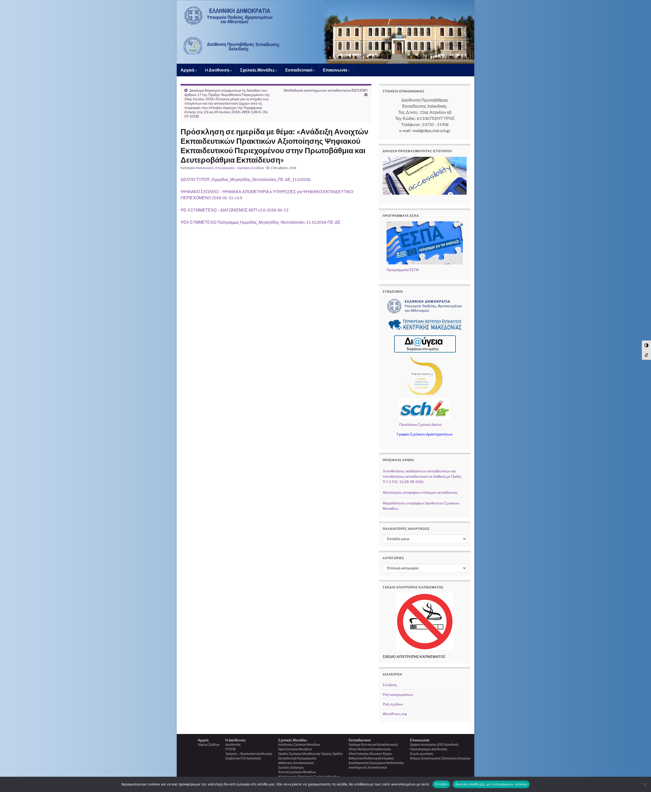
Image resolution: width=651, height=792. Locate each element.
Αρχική (188, 69)
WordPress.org (395, 714)
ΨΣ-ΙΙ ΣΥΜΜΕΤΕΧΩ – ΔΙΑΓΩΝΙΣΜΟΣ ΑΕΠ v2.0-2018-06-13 (234, 209)
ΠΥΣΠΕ (230, 749)
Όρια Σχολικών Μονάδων (295, 749)
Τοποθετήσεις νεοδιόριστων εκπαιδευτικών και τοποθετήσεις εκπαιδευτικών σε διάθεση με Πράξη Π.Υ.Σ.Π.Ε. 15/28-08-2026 (422, 476)
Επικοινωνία (335, 69)
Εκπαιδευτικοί (299, 69)
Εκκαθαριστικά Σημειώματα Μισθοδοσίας (376, 763)
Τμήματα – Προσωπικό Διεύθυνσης (248, 754)
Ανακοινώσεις (205, 168)
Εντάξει (441, 784)
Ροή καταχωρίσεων (398, 694)
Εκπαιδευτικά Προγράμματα (297, 758)
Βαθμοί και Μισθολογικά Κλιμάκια (371, 758)
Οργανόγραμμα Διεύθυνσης (429, 749)
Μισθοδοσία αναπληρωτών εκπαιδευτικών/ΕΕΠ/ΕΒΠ (325, 90)
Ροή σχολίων (393, 704)
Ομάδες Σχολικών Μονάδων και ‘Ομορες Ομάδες (310, 754)
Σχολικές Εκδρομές (291, 767)
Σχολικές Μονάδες (257, 69)
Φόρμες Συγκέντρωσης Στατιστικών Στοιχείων (440, 758)
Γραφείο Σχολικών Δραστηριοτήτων (425, 434)
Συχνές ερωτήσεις (422, 754)
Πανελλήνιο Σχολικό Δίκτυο (420, 424)
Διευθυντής (233, 744)
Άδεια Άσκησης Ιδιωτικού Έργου (370, 754)
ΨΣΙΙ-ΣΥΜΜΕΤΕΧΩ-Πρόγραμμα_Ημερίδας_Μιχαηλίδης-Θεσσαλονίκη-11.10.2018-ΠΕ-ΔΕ (261, 222)
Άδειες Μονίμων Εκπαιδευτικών (370, 749)
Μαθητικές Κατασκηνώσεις (296, 763)
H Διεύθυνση (217, 69)
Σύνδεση (390, 685)
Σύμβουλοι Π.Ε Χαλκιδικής (243, 758)
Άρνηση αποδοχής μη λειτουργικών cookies (491, 784)
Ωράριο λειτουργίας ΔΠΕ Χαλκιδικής (434, 744)
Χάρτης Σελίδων (208, 744)
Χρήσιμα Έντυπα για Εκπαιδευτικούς (373, 744)
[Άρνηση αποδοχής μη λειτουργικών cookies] (644, 784)
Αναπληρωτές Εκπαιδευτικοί (368, 767)
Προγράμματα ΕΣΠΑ (403, 269)
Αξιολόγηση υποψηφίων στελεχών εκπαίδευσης (420, 492)
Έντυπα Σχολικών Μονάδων (297, 772)
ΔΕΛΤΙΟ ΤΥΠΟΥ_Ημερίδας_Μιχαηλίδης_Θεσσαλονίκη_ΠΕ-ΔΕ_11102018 (245, 179)
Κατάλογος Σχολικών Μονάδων (299, 744)
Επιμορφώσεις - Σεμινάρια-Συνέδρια (239, 168)
